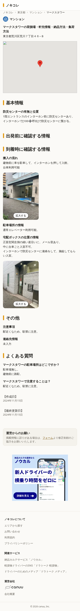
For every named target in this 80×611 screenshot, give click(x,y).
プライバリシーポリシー (18, 543)
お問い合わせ (12, 531)
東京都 (21, 12)
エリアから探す (13, 525)
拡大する (21, 215)
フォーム (48, 437)
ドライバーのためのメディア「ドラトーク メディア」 (36, 571)
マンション (35, 12)
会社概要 (9, 594)
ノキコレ (8, 12)
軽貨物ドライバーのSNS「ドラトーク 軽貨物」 (32, 565)
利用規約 (9, 537)
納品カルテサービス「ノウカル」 (24, 559)
